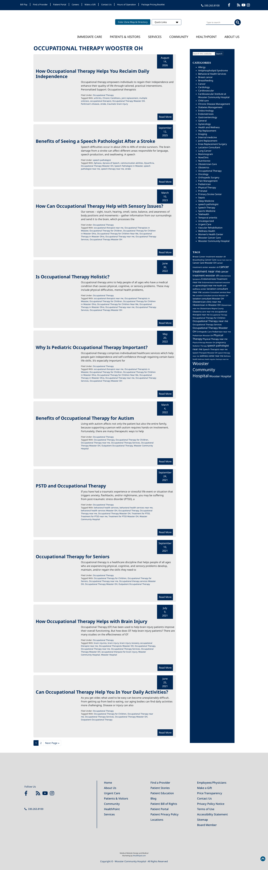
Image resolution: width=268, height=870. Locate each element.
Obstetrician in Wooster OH (207, 304)
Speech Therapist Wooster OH (205, 353)
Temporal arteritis (207, 217)
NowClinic (203, 157)
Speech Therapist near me (215, 349)
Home (108, 782)
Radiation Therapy (200, 346)
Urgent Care (204, 224)
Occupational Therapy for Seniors (72, 556)
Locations (156, 820)
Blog (153, 798)
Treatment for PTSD (141, 513)
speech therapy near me (112, 168)
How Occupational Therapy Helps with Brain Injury (91, 621)
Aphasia (97, 163)
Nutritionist (204, 160)
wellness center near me (211, 355)
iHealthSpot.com (139, 855)
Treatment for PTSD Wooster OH (123, 516)
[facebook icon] (229, 5)
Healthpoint (206, 37)
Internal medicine (207, 137)
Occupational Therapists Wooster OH (116, 646)
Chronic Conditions (111, 98)
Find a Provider (40, 4)
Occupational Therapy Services (125, 442)
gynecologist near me (205, 285)
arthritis (97, 98)
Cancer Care (210, 259)
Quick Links (161, 22)
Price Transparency (209, 793)
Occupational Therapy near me (119, 236)
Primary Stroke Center (210, 194)
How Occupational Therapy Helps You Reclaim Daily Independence (92, 73)
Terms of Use (205, 809)
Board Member (207, 825)
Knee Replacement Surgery (212, 144)
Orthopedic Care (204, 331)
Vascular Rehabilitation (210, 227)
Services (154, 37)
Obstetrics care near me (203, 311)
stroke (103, 104)
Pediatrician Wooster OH (203, 335)
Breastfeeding (205, 80)
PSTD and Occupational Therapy (71, 486)
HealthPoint (112, 809)
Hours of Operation (126, 4)
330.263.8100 (212, 5)
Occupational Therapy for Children (105, 230)
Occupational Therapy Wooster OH (128, 101)
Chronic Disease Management (214, 103)
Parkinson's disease (90, 104)
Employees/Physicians (211, 782)
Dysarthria (149, 163)
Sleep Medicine (206, 200)
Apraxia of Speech (111, 163)
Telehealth (203, 214)
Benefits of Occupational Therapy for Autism (85, 418)
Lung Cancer (204, 150)
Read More (165, 116)
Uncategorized (206, 220)
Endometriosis (206, 113)
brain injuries (100, 643)
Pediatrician (204, 184)
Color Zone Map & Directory (133, 22)
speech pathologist (102, 160)
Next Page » (52, 743)
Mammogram (205, 154)
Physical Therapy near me (215, 339)
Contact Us (106, 4)
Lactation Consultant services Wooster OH (212, 295)
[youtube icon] (45, 793)
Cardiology (204, 87)
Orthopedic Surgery (208, 177)
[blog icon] (239, 5)
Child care (203, 100)
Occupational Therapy (103, 95)
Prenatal (202, 190)
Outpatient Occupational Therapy (117, 445)
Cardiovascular (206, 90)
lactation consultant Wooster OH (208, 298)
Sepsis (201, 197)
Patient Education (162, 793)
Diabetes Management (210, 107)
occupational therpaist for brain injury (119, 651)
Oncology (203, 174)
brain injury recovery (129, 643)
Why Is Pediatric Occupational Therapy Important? (92, 347)
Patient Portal (59, 4)
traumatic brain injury (117, 104)
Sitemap (202, 820)
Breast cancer (205, 77)
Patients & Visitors (125, 37)
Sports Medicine (206, 210)
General (202, 120)
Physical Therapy (207, 187)
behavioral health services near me (136, 507)
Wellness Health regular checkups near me (213, 359)
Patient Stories (160, 788)
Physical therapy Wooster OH (204, 342)
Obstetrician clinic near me (207, 301)
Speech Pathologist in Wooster (128, 166)
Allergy (201, 67)
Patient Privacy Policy (164, 814)
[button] (262, 858)
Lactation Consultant (209, 147)
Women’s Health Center (210, 234)
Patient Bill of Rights (163, 804)
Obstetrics (203, 167)
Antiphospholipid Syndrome (213, 70)
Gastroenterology (207, 117)
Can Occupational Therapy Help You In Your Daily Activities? (102, 692)
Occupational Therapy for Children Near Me (117, 233)
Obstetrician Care (207, 164)
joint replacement (130, 98)
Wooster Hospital (109, 654)
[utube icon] (243, 5)
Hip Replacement (207, 130)
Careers (75, 4)
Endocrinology (206, 110)
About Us (231, 37)
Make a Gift (90, 4)
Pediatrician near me (221, 331)
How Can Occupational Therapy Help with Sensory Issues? (99, 206)
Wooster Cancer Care (209, 237)
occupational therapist (100, 101)
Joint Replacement (207, 140)
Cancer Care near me (224, 260)
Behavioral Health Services (212, 73)
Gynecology (204, 124)
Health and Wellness (209, 127)
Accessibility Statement (212, 814)
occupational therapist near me (108, 227)
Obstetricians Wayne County (211, 308)
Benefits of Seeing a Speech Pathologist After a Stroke (95, 141)
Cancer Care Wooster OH (204, 262)
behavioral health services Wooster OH (99, 510)
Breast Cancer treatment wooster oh (209, 256)
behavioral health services (106, 507)
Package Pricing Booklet (153, 4)
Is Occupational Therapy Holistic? (72, 277)
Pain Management (208, 180)
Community (178, 37)
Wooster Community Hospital (213, 241)
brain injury (113, 643)
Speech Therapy (206, 207)
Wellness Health (206, 231)
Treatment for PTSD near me (94, 516)
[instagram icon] (249, 5)
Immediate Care (89, 37)
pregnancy (221, 342)
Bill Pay (23, 4)
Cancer (202, 83)
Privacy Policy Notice (210, 804)
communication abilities (132, 163)
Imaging (202, 134)
